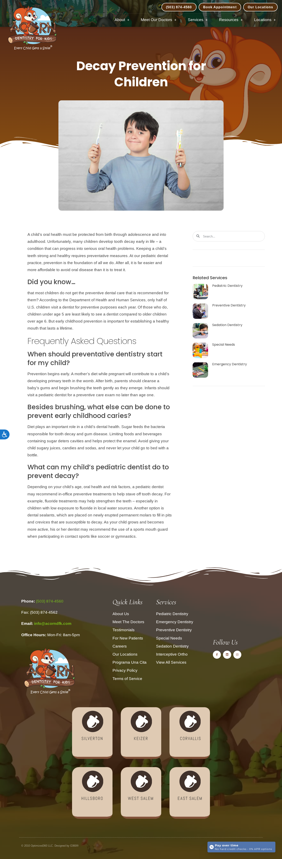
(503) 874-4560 (49, 601)
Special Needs (223, 344)
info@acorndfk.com (52, 623)
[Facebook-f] (217, 655)
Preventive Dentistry (229, 305)
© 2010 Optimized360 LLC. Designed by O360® (50, 845)
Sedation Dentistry (227, 325)
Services (195, 20)
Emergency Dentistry (229, 364)
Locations (262, 20)
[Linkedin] (227, 655)
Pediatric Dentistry (227, 285)
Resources (228, 20)
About (120, 20)
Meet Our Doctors (156, 20)
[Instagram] (237, 655)
